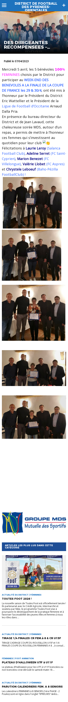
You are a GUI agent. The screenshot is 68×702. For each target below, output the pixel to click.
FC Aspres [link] (55, 164)
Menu (6, 5)
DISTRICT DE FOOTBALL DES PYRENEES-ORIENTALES (36, 7)
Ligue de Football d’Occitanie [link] (25, 106)
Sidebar (64, 5)
